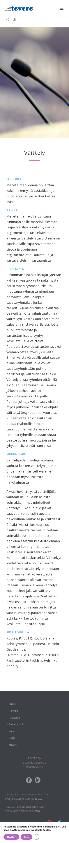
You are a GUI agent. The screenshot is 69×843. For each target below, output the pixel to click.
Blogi (12, 737)
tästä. (38, 798)
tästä (37, 811)
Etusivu (13, 704)
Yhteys (13, 744)
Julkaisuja (14, 717)
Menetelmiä (16, 724)
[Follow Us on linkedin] (37, 780)
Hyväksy (11, 836)
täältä (46, 830)
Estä (26, 836)
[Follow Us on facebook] (29, 780)
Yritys (12, 731)
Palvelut (13, 711)
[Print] (16, 19)
